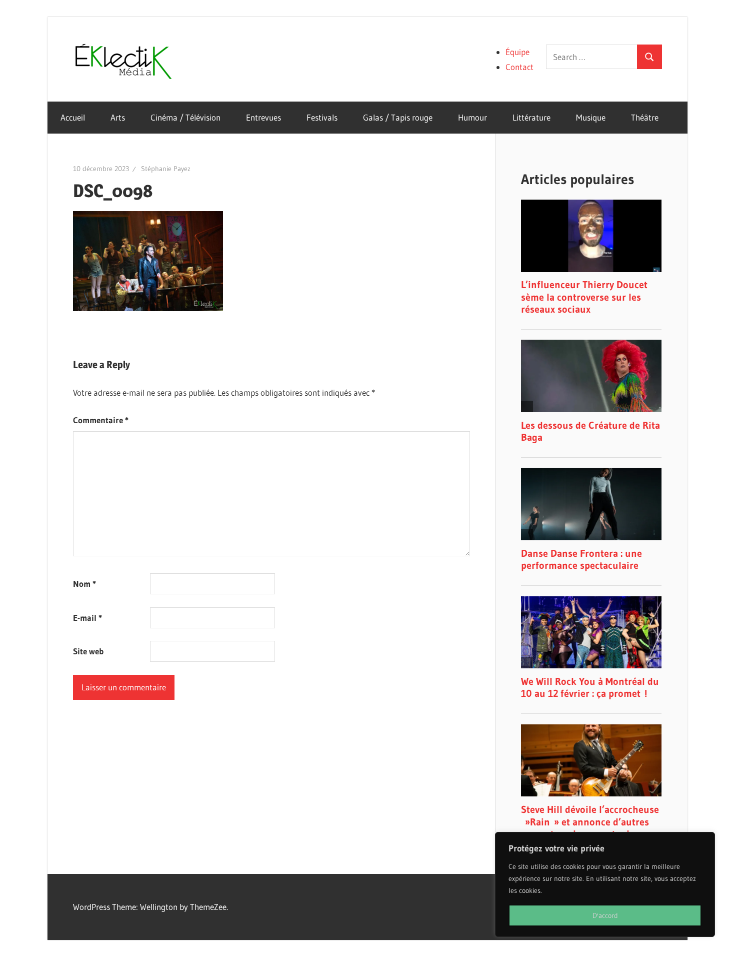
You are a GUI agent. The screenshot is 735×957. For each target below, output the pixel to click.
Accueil (72, 117)
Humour (472, 117)
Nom (84, 583)
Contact (520, 67)
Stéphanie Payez (165, 168)
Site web (88, 651)
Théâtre (644, 117)
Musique (591, 117)
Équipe (518, 52)
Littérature (531, 117)
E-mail (87, 617)
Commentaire (100, 420)
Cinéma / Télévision (185, 117)
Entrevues (263, 117)
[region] (605, 884)
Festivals (322, 117)
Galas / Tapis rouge (397, 117)
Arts (117, 117)
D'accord (605, 915)
